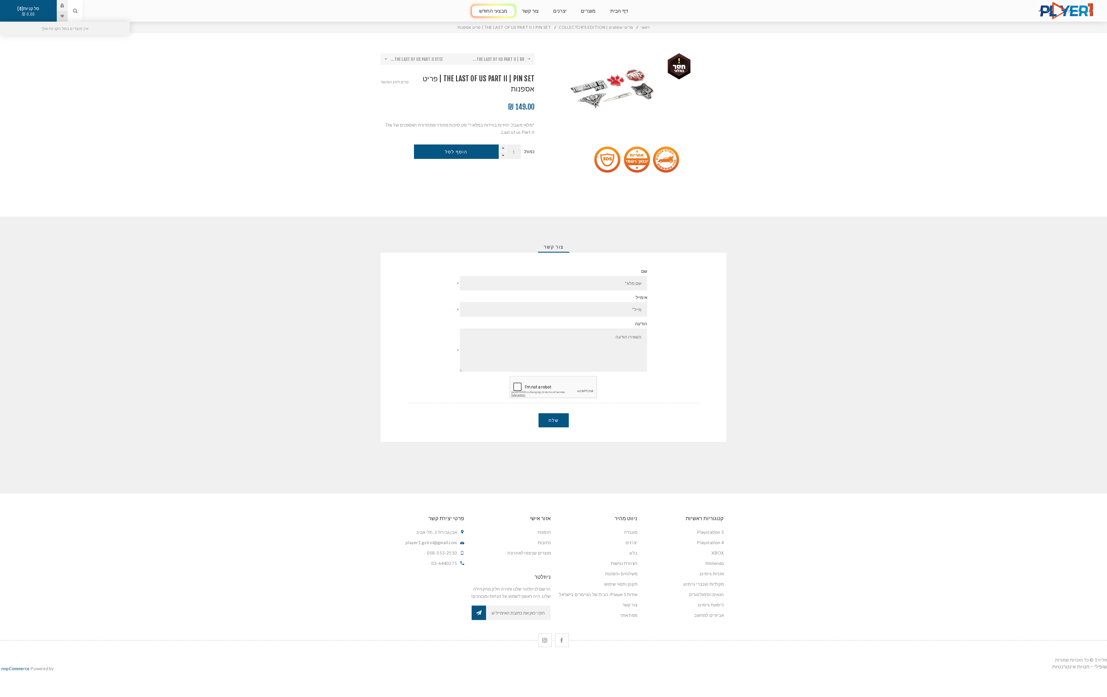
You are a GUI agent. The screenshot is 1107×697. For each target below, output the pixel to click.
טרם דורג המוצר (394, 81)
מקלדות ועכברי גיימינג (703, 584)
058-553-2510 (442, 552)
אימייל (641, 297)
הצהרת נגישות (624, 563)
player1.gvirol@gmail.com (431, 542)
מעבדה (630, 532)
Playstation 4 (710, 542)
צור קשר (629, 604)
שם (644, 271)
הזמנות (544, 532)
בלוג (633, 552)
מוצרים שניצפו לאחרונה (529, 552)
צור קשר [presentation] (554, 247)
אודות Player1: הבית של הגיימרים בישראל (598, 594)
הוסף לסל (456, 152)
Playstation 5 (710, 532)
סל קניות (29, 11)
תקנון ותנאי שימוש (620, 584)
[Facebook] (562, 640)
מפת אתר (628, 615)
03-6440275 (444, 563)
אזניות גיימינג (712, 573)
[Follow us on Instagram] (545, 640)
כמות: (529, 151)
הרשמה (479, 613)
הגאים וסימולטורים (706, 594)
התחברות (58, 5)
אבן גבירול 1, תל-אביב (436, 532)
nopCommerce (15, 668)
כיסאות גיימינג (711, 604)
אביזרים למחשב (709, 615)
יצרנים (631, 542)
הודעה (641, 323)
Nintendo (714, 563)
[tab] (553, 247)
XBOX (717, 552)
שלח (554, 420)
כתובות (544, 542)
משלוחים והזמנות (621, 573)
